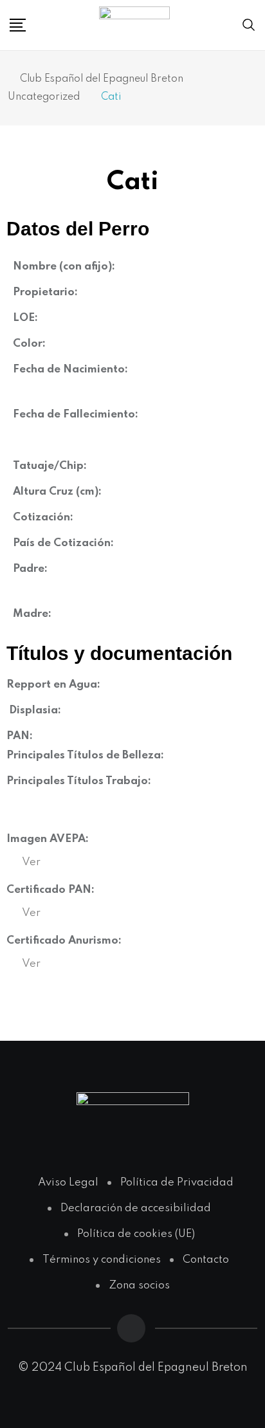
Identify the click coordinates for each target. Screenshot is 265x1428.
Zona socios (139, 1285)
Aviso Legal (68, 1182)
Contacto (206, 1259)
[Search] (248, 25)
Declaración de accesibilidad (135, 1208)
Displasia (33, 710)
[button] (31, 862)
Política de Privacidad (176, 1182)
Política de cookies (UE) (136, 1234)
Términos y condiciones (101, 1259)
